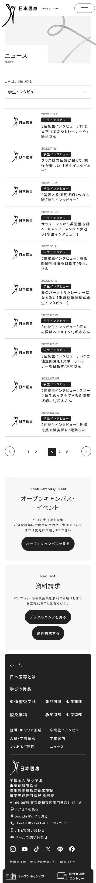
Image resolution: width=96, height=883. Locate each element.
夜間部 (76, 701)
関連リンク (67, 862)
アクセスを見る (26, 809)
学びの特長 (20, 689)
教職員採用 (18, 862)
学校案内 (57, 738)
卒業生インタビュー (66, 729)
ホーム (16, 664)
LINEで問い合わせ (29, 830)
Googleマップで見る (31, 816)
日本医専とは (23, 677)
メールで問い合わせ (31, 837)
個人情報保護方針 (43, 862)
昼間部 (56, 701)
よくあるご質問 (22, 746)
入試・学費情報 (23, 738)
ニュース (57, 746)
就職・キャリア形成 (26, 729)
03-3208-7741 (28, 823)
